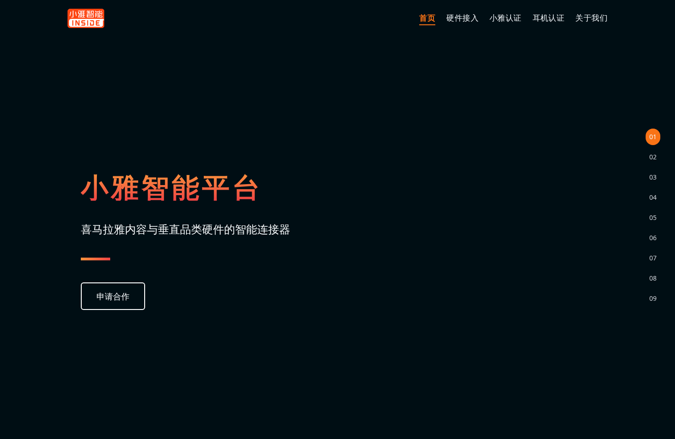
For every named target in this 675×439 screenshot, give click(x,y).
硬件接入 (462, 17)
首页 (427, 17)
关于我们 (591, 17)
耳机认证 (549, 17)
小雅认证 (505, 17)
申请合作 (112, 296)
